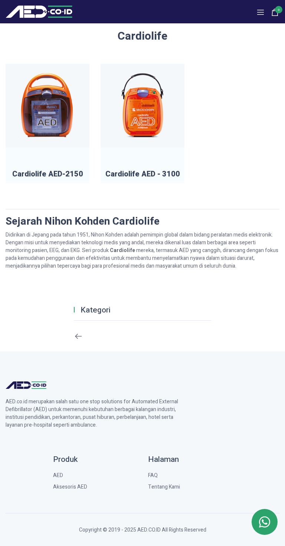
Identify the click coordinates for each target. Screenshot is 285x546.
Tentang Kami (164, 487)
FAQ (153, 475)
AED (58, 475)
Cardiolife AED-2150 (47, 174)
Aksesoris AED (70, 487)
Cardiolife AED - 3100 (142, 174)
